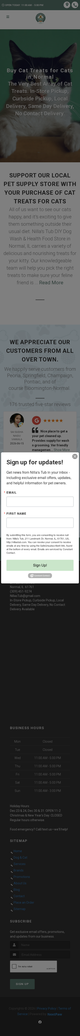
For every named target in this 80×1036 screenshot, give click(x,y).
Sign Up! (40, 565)
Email (11, 492)
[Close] (75, 456)
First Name (16, 513)
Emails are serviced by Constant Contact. (39, 550)
